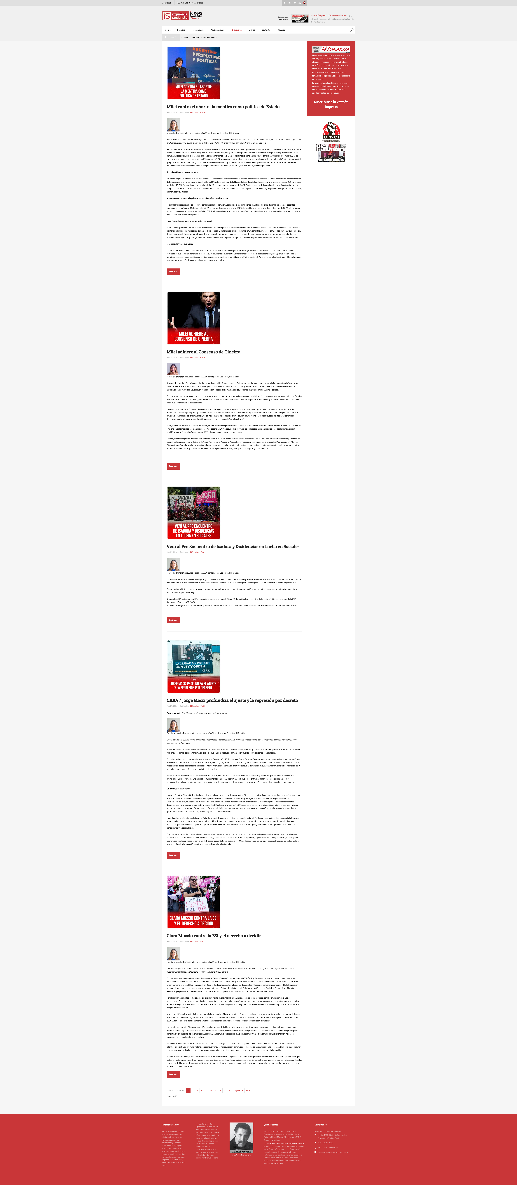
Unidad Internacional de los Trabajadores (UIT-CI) (285, 1144)
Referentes (237, 30)
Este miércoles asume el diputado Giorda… (330, 15)
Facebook (284, 3)
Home (167, 30)
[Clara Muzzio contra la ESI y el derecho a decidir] (194, 902)
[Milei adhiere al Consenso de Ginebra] (194, 318)
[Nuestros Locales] (331, 156)
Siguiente (239, 1090)
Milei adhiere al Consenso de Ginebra (203, 352)
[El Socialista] (331, 49)
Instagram (289, 3)
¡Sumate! (281, 30)
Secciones (198, 30)
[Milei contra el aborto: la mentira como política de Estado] (194, 73)
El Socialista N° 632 (197, 706)
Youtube (299, 3)
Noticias (181, 30)
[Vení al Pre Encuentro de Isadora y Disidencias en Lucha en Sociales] (194, 512)
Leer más (173, 271)
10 (230, 1090)
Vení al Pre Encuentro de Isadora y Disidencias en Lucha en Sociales (233, 546)
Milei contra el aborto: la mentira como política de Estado (223, 106)
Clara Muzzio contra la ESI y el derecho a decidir (214, 935)
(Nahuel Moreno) (211, 1158)
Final (248, 1090)
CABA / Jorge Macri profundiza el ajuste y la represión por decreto (232, 700)
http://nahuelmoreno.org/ (241, 1155)
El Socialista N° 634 (197, 112)
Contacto (266, 30)
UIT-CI (304, 3)
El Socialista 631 (196, 941)
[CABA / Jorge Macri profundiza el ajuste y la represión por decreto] (194, 666)
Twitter (294, 3)
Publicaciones (217, 30)
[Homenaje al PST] (331, 147)
